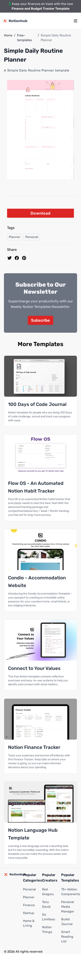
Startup (28, 913)
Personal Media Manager (67, 906)
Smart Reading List (67, 936)
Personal (31, 237)
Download (40, 213)
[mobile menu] (75, 21)
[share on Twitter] (9, 258)
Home (8, 35)
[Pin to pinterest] (24, 258)
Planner (14, 237)
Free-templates (24, 37)
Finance (29, 905)
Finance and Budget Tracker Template (40, 8)
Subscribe (40, 320)
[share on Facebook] (16, 258)
